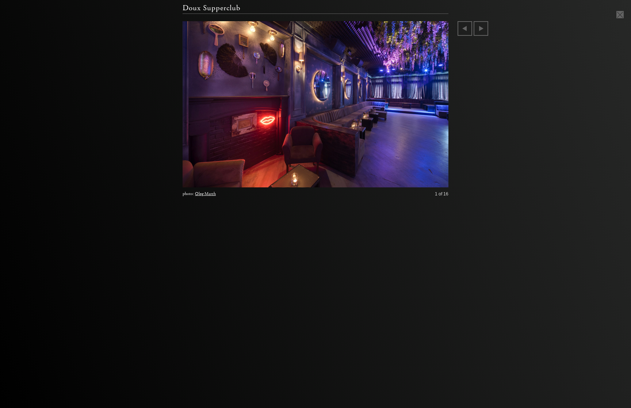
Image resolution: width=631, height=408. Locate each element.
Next (480, 28)
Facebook (417, 180)
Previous (464, 28)
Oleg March (205, 194)
